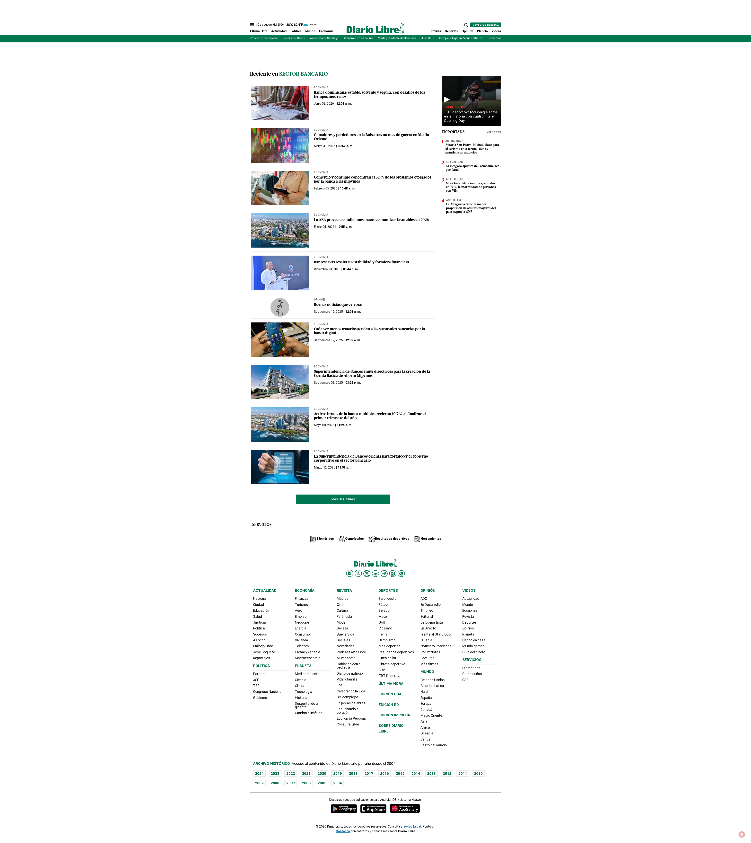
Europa (425, 704)
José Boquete (264, 652)
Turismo (301, 605)
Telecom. (302, 646)
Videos (496, 31)
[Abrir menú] (252, 25)
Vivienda (301, 640)
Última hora (391, 683)
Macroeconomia (307, 658)
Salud (257, 617)
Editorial (426, 617)
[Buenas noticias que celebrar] (280, 307)
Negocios (302, 622)
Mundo (310, 31)
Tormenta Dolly (496, 38)
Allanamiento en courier (358, 38)
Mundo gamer (473, 646)
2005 (322, 783)
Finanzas (302, 599)
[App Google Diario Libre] (344, 808)
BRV (382, 670)
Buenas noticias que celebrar (338, 305)
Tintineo (426, 610)
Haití (424, 692)
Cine (340, 605)
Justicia (259, 622)
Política (295, 31)
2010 (478, 773)
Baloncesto (387, 599)
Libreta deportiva (392, 664)
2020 (322, 773)
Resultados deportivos (396, 652)
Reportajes (261, 658)
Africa (425, 727)
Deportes (451, 31)
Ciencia (300, 680)
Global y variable (307, 652)
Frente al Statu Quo (435, 634)
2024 (259, 773)
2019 (337, 773)
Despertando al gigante (307, 705)
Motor (383, 617)
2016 (384, 773)
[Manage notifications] (742, 834)
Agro (298, 610)
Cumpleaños (472, 674)
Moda (341, 622)
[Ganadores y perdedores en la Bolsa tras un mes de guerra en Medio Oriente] (280, 145)
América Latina (432, 686)
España (426, 698)
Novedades (346, 646)
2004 (337, 783)
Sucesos (260, 634)
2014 (415, 773)
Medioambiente (307, 674)
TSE (256, 686)
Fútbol (383, 605)
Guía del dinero (473, 652)
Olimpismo (387, 640)
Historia (301, 698)
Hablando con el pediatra (349, 666)
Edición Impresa (394, 715)
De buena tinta (431, 622)
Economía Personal (352, 718)
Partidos (259, 674)
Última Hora (258, 31)
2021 (306, 773)
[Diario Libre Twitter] (366, 573)
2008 (275, 783)
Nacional (260, 599)
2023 (275, 773)
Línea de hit (387, 658)
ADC (423, 599)
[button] (466, 25)
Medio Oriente (431, 715)
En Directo (428, 628)
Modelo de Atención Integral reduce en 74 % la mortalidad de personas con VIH (471, 187)
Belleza (342, 628)
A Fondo (259, 640)
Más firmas (429, 664)
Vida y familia (347, 679)
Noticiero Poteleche (435, 646)
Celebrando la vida (351, 691)
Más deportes (390, 646)
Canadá (426, 710)
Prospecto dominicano (264, 38)
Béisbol (384, 610)
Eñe (339, 685)
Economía (326, 31)
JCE (256, 680)
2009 (259, 783)
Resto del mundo (433, 745)
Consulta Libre (348, 724)
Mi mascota (346, 658)
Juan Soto (427, 38)
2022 (290, 773)
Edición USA (390, 694)
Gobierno (260, 698)
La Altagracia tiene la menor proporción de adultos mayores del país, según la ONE (471, 208)
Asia (423, 721)
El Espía (426, 640)
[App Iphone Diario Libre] (373, 808)
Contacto (343, 831)
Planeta (482, 31)
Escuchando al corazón (348, 711)
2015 (400, 773)
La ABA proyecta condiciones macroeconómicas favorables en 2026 (371, 220)
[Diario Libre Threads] (392, 573)
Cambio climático (308, 713)
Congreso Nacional (267, 692)
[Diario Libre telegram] (384, 573)
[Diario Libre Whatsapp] (401, 573)
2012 (447, 773)
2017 (369, 773)
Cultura (342, 610)
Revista (436, 31)
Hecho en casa (473, 640)
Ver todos (493, 132)
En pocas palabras (351, 703)
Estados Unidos (432, 680)
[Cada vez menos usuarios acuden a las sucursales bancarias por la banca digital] (280, 339)
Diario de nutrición (351, 673)
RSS (465, 680)
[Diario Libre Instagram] (358, 573)
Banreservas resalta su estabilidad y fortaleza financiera (361, 262)
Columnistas (430, 652)
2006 (306, 783)
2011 (462, 773)
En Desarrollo (430, 605)
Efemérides (471, 668)
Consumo (302, 634)
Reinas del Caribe (294, 38)
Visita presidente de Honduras (397, 38)
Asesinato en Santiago (324, 38)
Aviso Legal (412, 826)
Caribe (425, 739)
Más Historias (343, 499)
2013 (431, 773)
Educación (261, 610)
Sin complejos (348, 697)
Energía (300, 628)
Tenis (383, 634)
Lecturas (427, 658)
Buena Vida (345, 634)
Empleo (300, 617)
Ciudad (258, 605)
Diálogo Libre (263, 646)
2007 (290, 783)
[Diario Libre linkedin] (375, 573)
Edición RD (389, 704)
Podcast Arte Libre (351, 652)
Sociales (343, 640)
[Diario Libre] (375, 28)
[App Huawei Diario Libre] (405, 808)
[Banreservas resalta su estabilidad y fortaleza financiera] (280, 273)
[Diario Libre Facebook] (349, 573)
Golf (382, 622)
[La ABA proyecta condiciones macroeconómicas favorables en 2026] (280, 230)
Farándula (344, 617)
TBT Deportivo (455, 107)
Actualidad (279, 31)
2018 (353, 773)
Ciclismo (385, 628)
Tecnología (303, 692)
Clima (299, 686)
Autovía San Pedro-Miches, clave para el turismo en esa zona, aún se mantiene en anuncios (472, 149)
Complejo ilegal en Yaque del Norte (460, 38)
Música (342, 599)
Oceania (426, 733)
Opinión (467, 31)
